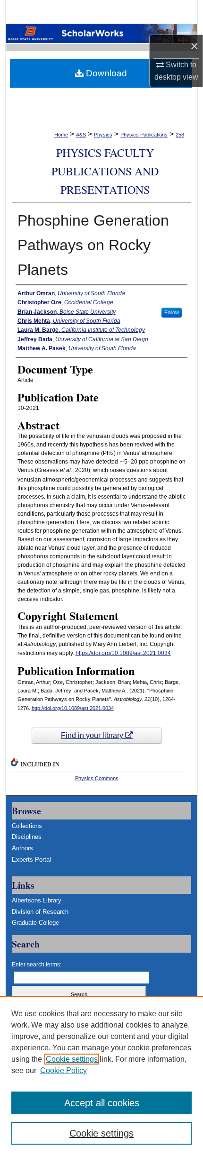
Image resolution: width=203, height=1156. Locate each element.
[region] (101, 1076)
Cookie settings (72, 1059)
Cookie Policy (63, 1070)
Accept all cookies (101, 1103)
